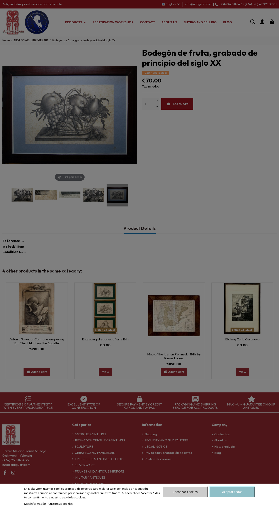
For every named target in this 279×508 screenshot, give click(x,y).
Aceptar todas (232, 492)
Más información (35, 504)
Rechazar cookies (185, 492)
